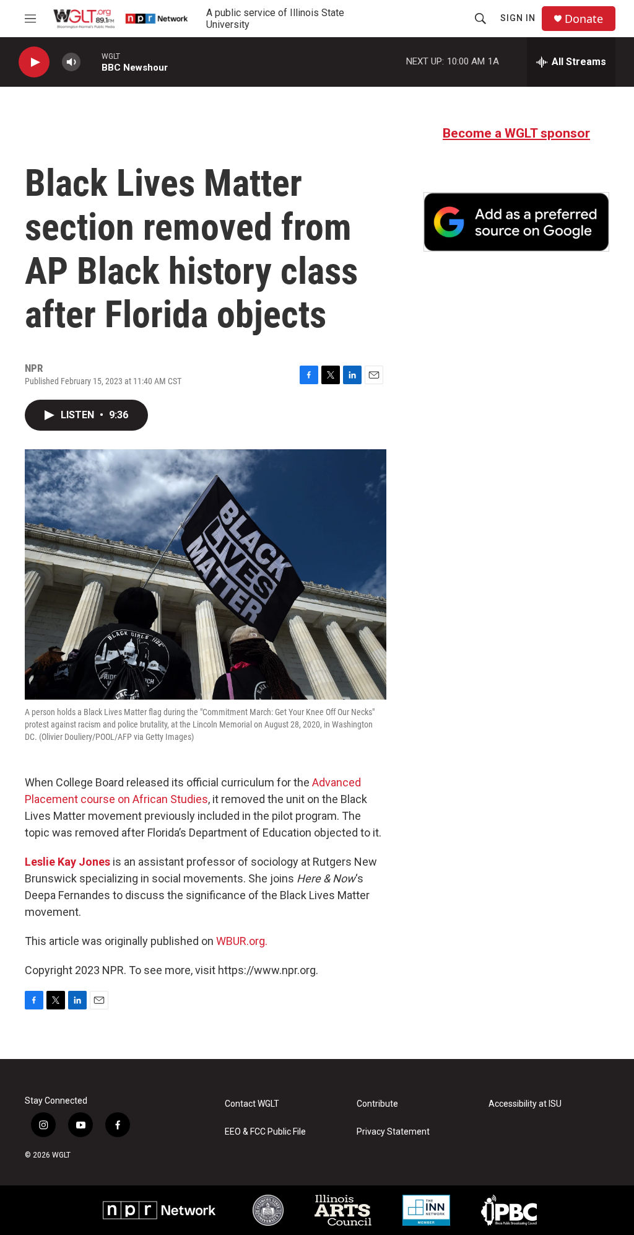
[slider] (91, 61)
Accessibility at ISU (525, 1104)
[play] (34, 62)
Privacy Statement (393, 1131)
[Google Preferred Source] (516, 222)
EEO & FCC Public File (265, 1131)
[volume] (71, 62)
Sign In (518, 18)
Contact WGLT (252, 1104)
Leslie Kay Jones (67, 861)
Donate (584, 18)
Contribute (377, 1104)
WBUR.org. (241, 940)
